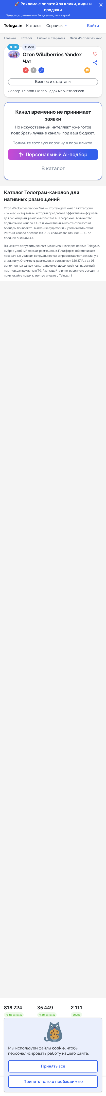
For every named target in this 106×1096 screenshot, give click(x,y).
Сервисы (54, 25)
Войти (93, 25)
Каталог (33, 25)
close (101, 5)
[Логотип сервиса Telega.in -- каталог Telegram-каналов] (13, 25)
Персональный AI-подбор (57, 154)
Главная (10, 38)
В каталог (53, 168)
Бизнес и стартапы (51, 38)
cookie (58, 1048)
